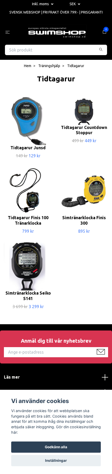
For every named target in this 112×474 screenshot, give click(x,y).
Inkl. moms (41, 4)
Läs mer (12, 377)
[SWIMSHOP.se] (57, 32)
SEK (73, 4)
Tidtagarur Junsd (28, 147)
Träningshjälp (49, 66)
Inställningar (56, 460)
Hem (27, 66)
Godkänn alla (56, 447)
